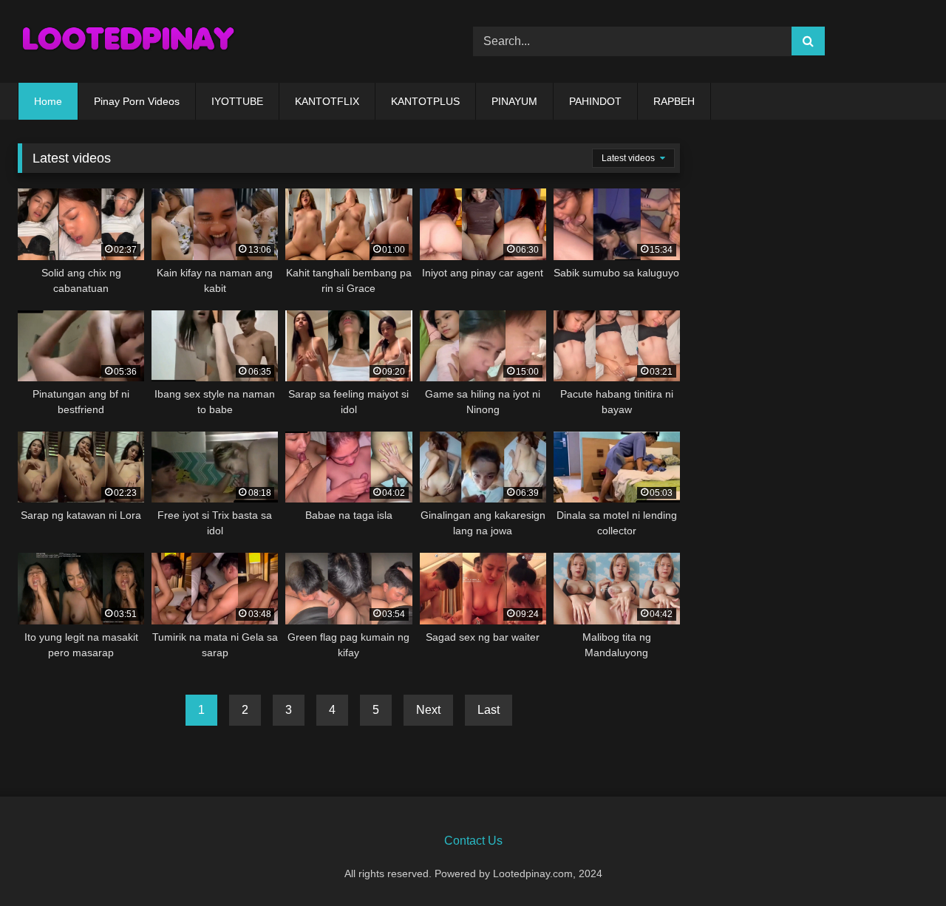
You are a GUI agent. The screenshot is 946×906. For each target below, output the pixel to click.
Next (428, 710)
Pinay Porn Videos (137, 101)
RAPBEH (674, 101)
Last (488, 710)
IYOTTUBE (237, 101)
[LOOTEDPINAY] (128, 41)
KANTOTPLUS (425, 101)
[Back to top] (900, 862)
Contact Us (473, 840)
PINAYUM (514, 101)
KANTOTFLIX (327, 101)
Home (48, 101)
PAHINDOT (595, 101)
